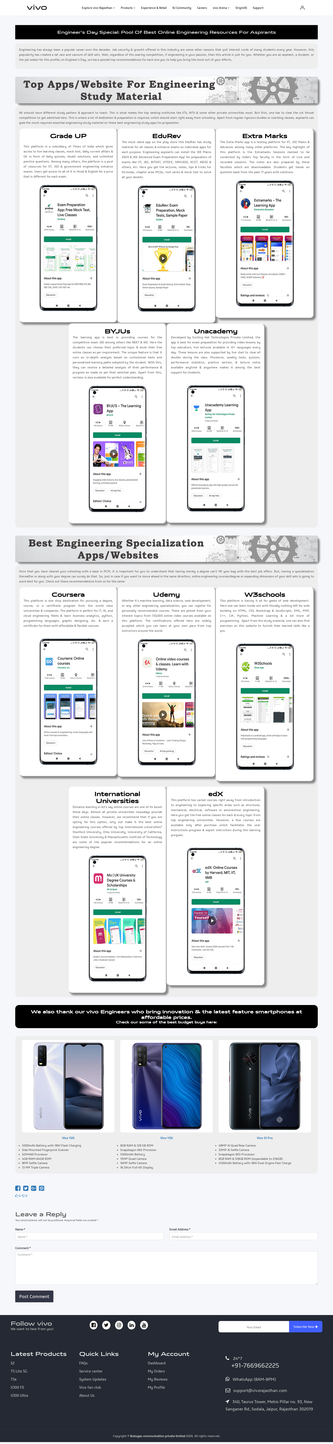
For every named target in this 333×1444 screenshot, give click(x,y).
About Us (86, 1395)
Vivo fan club (90, 1387)
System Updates (92, 1379)
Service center (91, 1371)
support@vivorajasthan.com (259, 1390)
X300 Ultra (19, 1395)
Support (258, 7)
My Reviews (157, 1379)
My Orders (156, 1371)
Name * (20, 1229)
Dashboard (157, 1363)
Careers (202, 7)
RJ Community (181, 7)
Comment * (23, 1248)
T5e (14, 1379)
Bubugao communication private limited (157, 1436)
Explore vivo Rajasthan (97, 7)
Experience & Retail (154, 7)
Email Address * (180, 1229)
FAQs (83, 1363)
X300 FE (17, 1387)
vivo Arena (220, 7)
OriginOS (241, 7)
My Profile (156, 1387)
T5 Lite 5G (19, 1371)
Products (127, 7)
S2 (12, 1363)
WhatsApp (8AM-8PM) (253, 1379)
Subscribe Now (304, 1327)
